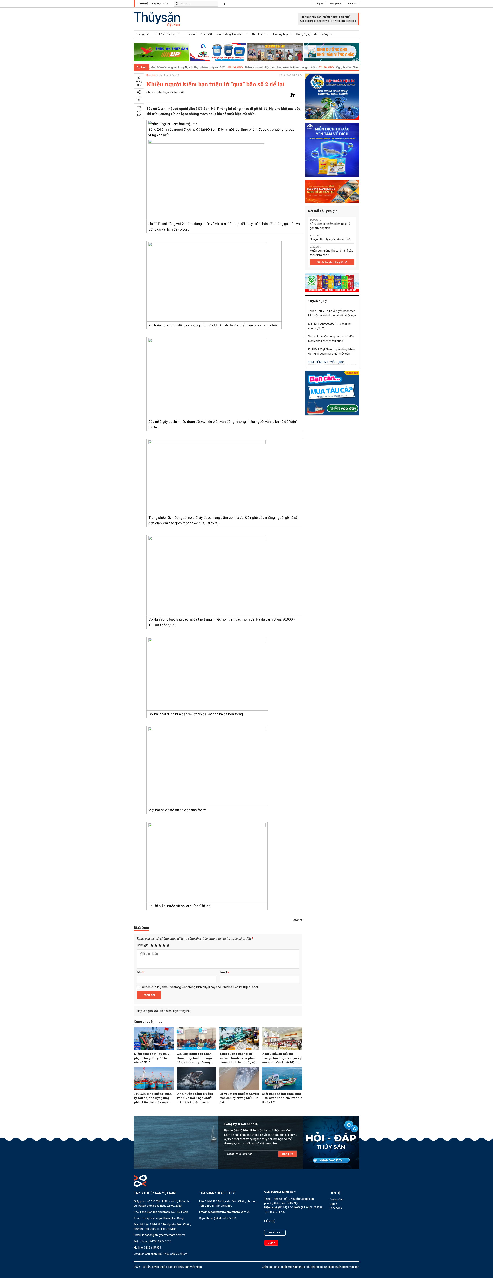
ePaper (319, 3)
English (352, 3)
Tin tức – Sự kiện (165, 34)
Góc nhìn (190, 34)
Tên (140, 972)
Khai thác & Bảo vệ (169, 75)
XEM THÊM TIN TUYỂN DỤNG (325, 362)
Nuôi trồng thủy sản (229, 34)
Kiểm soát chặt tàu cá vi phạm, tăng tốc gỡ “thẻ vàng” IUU (152, 1058)
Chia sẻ (139, 98)
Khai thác (258, 34)
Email (224, 972)
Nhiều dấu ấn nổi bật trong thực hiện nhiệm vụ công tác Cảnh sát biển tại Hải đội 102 (282, 1058)
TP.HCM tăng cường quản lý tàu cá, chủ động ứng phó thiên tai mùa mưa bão (153, 1098)
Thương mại (280, 34)
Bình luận (139, 113)
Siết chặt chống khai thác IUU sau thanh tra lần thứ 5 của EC (282, 1098)
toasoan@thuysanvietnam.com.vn (163, 1235)
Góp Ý (333, 1204)
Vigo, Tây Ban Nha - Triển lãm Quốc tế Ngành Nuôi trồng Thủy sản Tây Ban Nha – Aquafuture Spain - (345, 67)
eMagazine (336, 3)
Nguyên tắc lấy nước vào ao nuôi (330, 239)
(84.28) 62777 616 (160, 1241)
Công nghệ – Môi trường (312, 34)
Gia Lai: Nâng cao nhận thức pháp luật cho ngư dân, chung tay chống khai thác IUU (194, 1058)
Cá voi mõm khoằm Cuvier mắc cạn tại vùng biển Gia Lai (239, 1098)
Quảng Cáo (337, 1199)
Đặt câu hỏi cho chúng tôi (331, 262)
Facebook (336, 1208)
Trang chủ (142, 34)
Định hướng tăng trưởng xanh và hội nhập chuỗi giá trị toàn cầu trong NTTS (195, 1098)
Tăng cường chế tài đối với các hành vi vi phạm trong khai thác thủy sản (238, 1058)
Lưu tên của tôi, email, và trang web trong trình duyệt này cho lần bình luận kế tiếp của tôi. (199, 987)
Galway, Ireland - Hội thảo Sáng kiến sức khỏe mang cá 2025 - (231, 67)
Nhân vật (206, 34)
